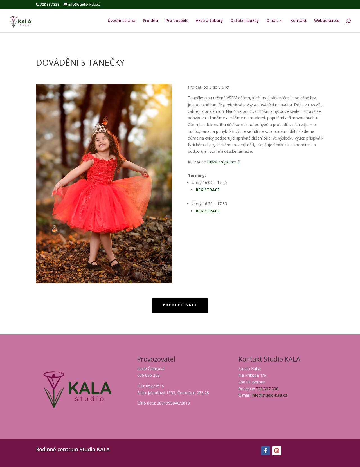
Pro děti (150, 21)
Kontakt (299, 21)
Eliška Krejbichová (224, 162)
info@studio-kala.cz (269, 395)
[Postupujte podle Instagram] (276, 450)
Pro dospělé (177, 21)
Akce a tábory (209, 21)
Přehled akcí (180, 304)
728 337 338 (267, 388)
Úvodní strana (122, 21)
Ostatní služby (244, 21)
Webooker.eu (327, 21)
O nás (272, 21)
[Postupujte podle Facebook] (265, 450)
